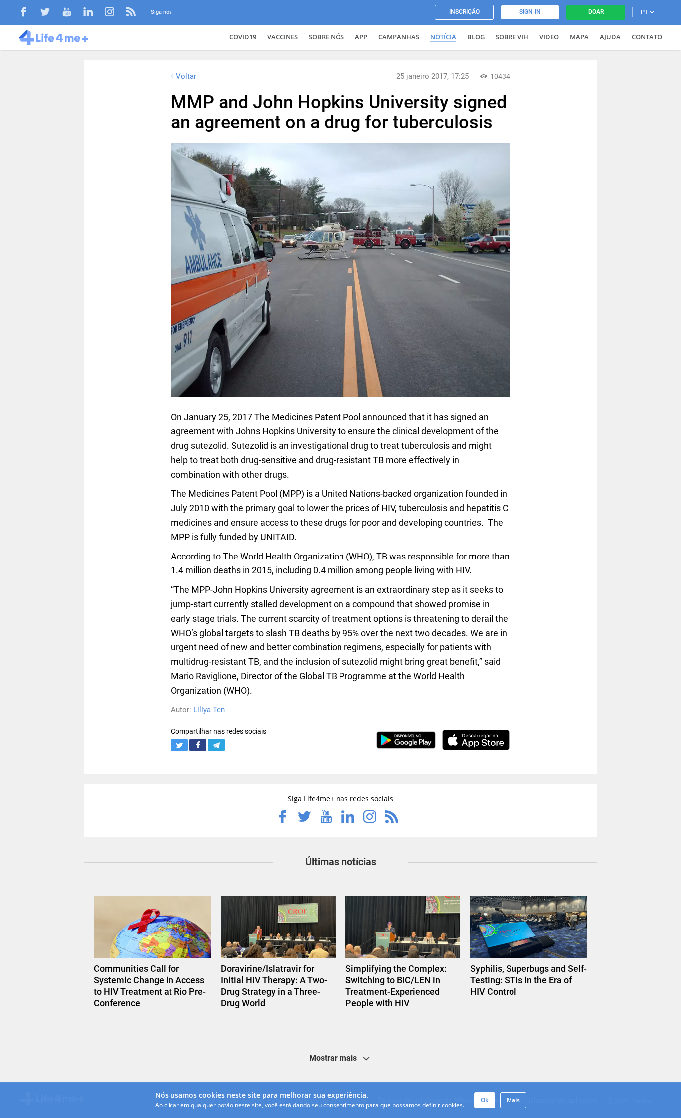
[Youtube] (71, 13)
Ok (485, 1100)
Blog (476, 36)
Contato (647, 36)
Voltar (186, 76)
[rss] (131, 13)
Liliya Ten (209, 709)
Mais (513, 1100)
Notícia (443, 36)
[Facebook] (28, 13)
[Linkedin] (93, 13)
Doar (596, 11)
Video (549, 36)
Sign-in (530, 11)
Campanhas (398, 36)
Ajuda (610, 36)
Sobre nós (326, 36)
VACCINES (282, 36)
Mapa (579, 36)
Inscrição (464, 11)
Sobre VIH (512, 36)
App (361, 36)
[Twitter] (50, 13)
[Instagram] (114, 13)
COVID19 (242, 36)
